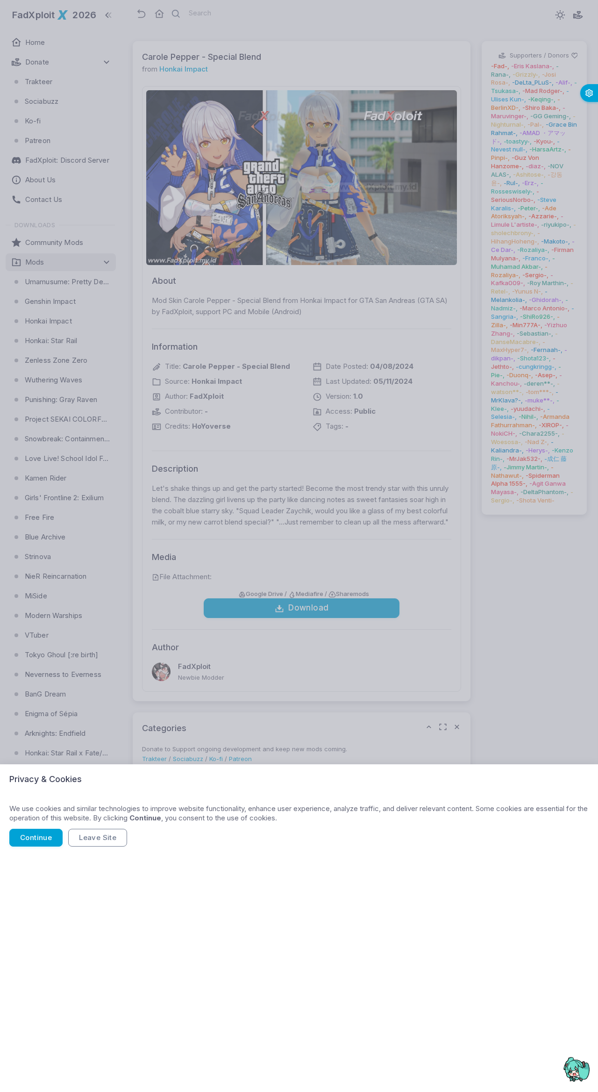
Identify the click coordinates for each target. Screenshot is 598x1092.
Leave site (97, 837)
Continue (36, 837)
